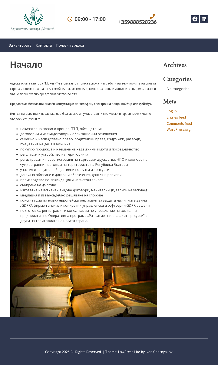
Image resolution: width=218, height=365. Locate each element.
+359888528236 (137, 21)
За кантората (20, 45)
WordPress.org (179, 129)
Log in (172, 111)
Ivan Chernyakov (159, 351)
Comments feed (179, 123)
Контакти (44, 45)
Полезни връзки (70, 45)
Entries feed (176, 117)
